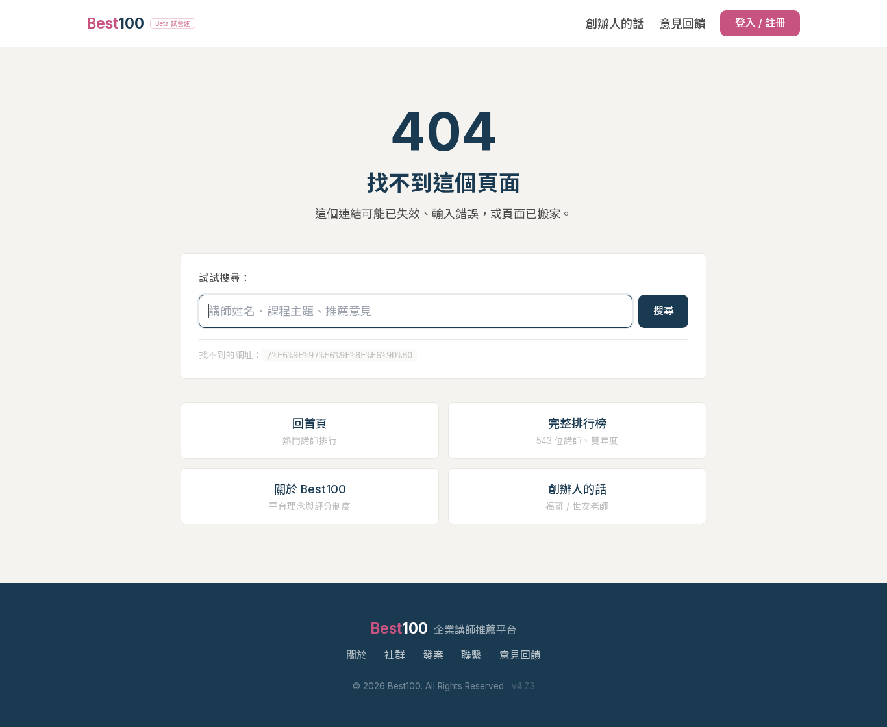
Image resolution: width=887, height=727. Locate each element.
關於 (356, 655)
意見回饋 (682, 24)
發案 (433, 655)
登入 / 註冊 (760, 23)
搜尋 (663, 310)
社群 (394, 655)
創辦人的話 (615, 24)
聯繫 (471, 655)
